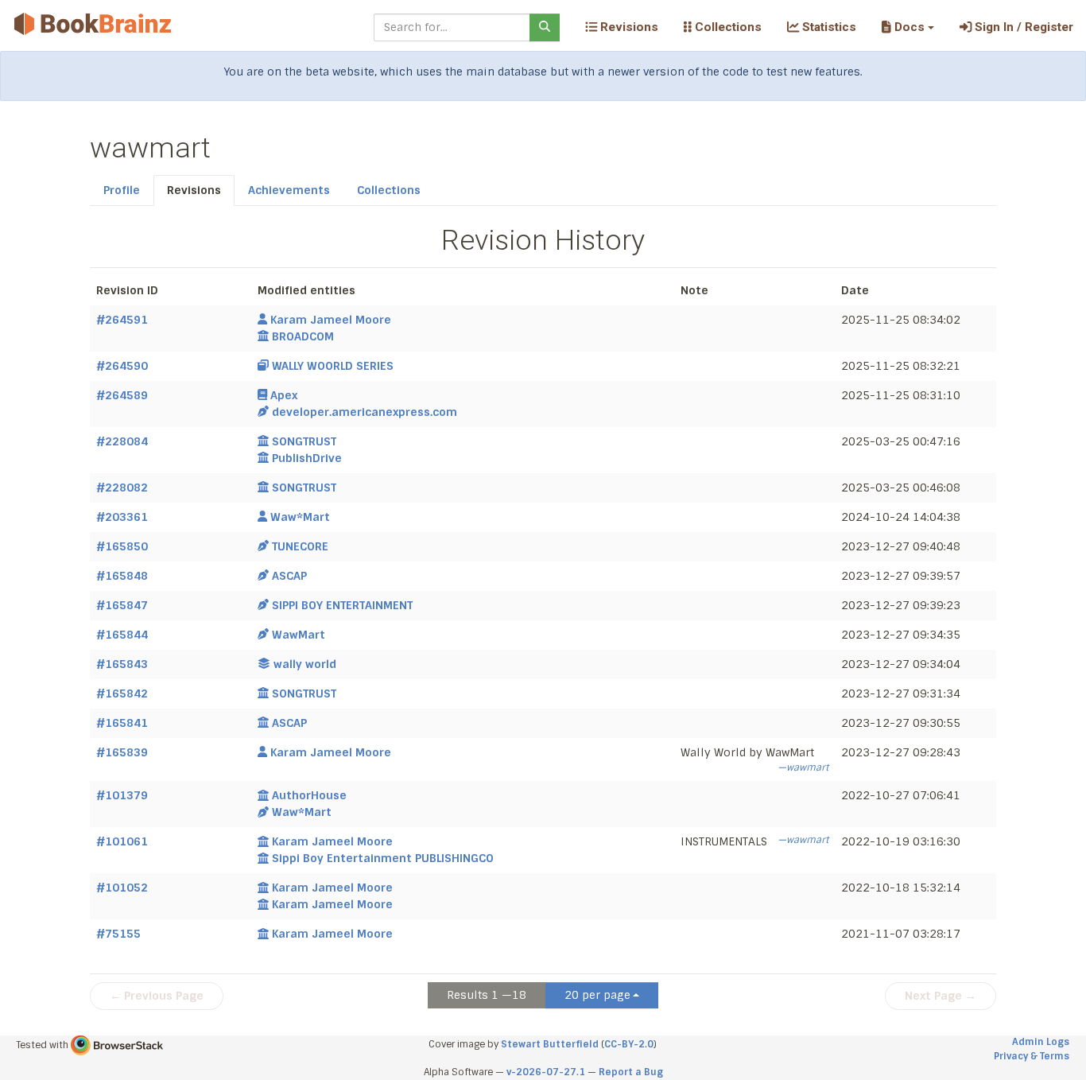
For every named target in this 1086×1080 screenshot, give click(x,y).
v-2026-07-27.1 (545, 1072)
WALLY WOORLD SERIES (333, 366)
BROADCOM (303, 336)
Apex (283, 395)
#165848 (122, 576)
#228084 (122, 441)
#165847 (122, 605)
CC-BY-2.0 (629, 1044)
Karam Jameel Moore (330, 320)
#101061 (122, 841)
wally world (304, 664)
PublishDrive (307, 458)
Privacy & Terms (1031, 1056)
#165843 (122, 664)
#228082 (122, 487)
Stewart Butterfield (550, 1044)
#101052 (122, 887)
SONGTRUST (304, 441)
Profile (121, 190)
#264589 (122, 395)
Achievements (289, 190)
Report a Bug (631, 1072)
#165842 (122, 693)
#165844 (122, 634)
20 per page (597, 995)
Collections (727, 27)
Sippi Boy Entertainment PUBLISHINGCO (383, 858)
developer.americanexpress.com (364, 412)
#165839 (122, 752)
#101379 (122, 795)
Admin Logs (1040, 1041)
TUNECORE (300, 546)
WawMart (298, 634)
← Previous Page (157, 996)
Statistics (827, 27)
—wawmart (803, 767)
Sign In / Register (1022, 27)
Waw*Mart (300, 517)
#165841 (122, 723)
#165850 (122, 546)
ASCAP (289, 576)
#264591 (122, 320)
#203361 (122, 517)
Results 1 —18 (486, 995)
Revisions (627, 27)
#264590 (122, 366)
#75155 (118, 934)
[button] (907, 27)
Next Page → (940, 996)
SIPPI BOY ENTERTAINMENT (342, 605)
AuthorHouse (309, 795)
